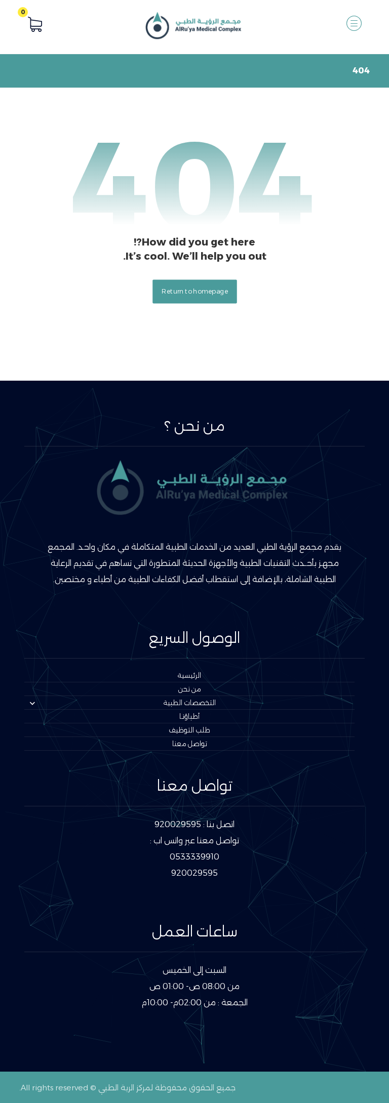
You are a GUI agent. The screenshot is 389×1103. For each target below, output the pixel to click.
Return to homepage (195, 292)
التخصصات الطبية (190, 703)
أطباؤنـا (189, 716)
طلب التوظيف (189, 730)
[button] (354, 23)
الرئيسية (189, 675)
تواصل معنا (189, 744)
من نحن (189, 689)
